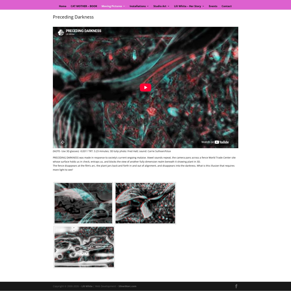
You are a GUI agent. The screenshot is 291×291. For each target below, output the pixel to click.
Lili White (87, 286)
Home (62, 6)
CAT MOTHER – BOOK (84, 6)
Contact (227, 6)
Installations (138, 6)
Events (213, 6)
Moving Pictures (112, 6)
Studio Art (159, 6)
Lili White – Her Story (187, 6)
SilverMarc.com (127, 286)
